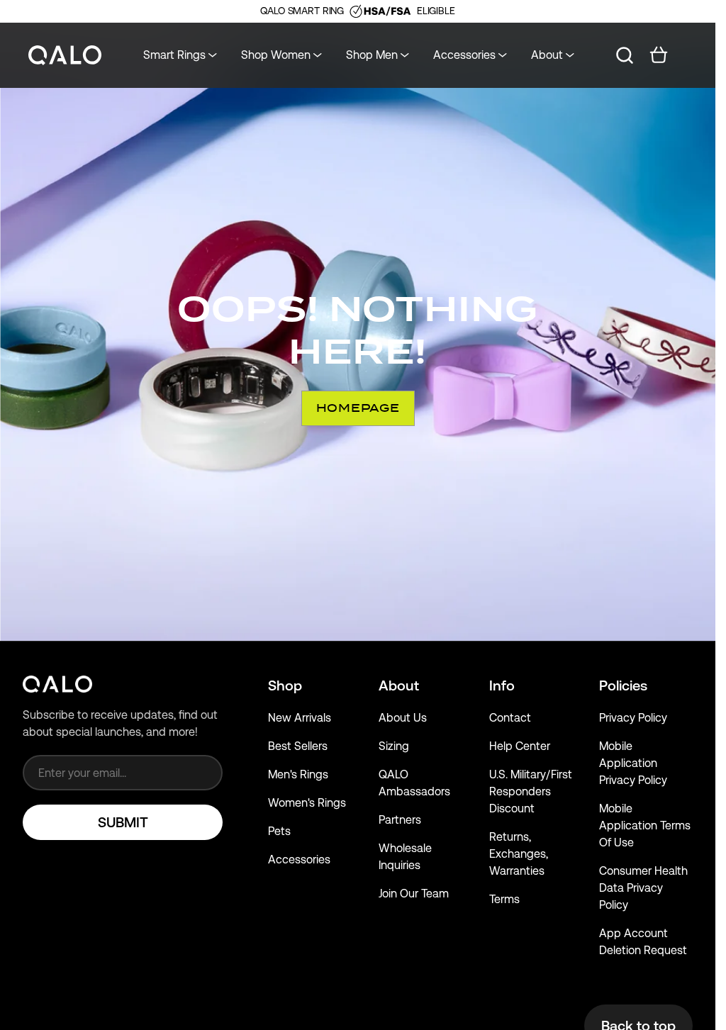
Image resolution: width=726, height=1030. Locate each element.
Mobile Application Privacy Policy (633, 763)
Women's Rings (307, 803)
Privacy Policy (633, 717)
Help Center (519, 746)
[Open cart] (659, 55)
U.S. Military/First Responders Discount (530, 791)
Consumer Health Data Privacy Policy (643, 888)
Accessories (299, 859)
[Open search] (625, 55)
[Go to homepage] (65, 55)
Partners (400, 820)
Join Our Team (414, 893)
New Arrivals (299, 717)
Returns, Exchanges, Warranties (518, 854)
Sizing (394, 746)
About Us (403, 717)
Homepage (358, 408)
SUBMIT (123, 822)
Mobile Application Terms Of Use (645, 825)
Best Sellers (298, 746)
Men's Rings (298, 774)
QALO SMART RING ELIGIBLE (357, 10)
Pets (279, 831)
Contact (510, 717)
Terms (504, 899)
